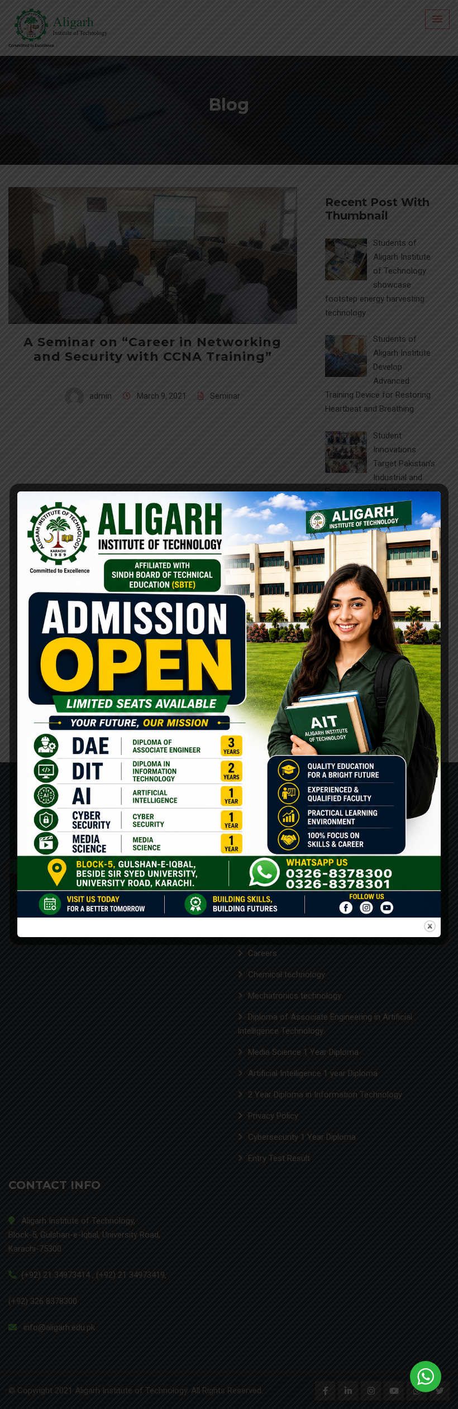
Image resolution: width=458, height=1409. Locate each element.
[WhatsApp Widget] (425, 1376)
